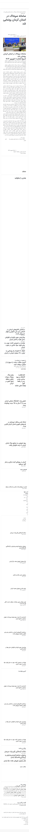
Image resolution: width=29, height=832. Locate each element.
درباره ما (26, 821)
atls (25, 805)
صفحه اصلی (25, 820)
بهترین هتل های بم (8, 789)
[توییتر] (28, 827)
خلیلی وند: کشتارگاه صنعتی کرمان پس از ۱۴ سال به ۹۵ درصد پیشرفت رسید (15, 403)
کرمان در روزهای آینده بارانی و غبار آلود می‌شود (15, 463)
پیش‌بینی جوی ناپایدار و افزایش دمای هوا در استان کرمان (21, 237)
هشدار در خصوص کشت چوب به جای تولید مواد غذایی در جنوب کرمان (21, 272)
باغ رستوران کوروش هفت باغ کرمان (17, 561)
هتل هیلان (11, 795)
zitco (14, 34)
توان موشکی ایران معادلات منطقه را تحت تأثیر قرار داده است (15, 603)
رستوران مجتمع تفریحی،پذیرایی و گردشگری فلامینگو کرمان (16, 547)
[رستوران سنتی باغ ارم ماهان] (14, 569)
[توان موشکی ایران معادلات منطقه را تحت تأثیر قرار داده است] (14, 596)
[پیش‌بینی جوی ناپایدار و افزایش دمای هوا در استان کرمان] (14, 641)
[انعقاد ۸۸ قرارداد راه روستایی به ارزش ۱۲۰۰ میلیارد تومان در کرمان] (23, 774)
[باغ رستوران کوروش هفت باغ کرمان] (14, 555)
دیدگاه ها (24, 520)
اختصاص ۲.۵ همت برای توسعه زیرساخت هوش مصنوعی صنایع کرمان (15, 618)
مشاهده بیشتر (23, 153)
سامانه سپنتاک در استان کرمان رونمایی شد (17, 139)
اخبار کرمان (22, 12)
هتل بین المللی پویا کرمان (12, 794)
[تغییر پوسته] (2, 5)
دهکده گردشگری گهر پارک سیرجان (18, 533)
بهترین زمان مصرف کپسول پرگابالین (19, 804)
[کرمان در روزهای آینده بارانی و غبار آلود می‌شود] (14, 454)
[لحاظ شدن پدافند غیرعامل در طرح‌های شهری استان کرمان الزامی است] (14, 414)
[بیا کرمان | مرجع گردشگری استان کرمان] (8, 5)
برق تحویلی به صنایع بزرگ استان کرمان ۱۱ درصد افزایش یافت (16, 444)
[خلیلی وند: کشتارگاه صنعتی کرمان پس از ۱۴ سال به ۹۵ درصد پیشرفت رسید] (14, 393)
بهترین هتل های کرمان (13, 792)
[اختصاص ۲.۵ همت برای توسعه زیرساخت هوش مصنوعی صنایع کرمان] (14, 611)
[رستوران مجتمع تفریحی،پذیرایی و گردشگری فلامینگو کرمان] (14, 540)
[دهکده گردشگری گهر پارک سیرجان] (14, 527)
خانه (25, 12)
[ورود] (24, 5)
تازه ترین (24, 519)
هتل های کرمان (19, 795)
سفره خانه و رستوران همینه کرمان (18, 588)
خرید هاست (26, 824)
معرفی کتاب (9, 804)
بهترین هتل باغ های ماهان (13, 788)
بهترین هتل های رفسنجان (11, 791)
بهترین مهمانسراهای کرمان (11, 786)
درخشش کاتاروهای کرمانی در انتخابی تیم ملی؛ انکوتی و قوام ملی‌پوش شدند (21, 201)
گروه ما (26, 822)
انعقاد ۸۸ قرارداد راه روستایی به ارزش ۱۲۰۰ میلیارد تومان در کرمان (21, 310)
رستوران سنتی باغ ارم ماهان (19, 575)
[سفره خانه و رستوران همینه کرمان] (14, 582)
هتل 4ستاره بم (18, 794)
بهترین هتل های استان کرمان (14, 788)
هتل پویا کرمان (7, 795)
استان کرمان (20, 786)
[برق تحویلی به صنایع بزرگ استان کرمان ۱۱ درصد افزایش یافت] (14, 435)
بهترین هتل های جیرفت (21, 791)
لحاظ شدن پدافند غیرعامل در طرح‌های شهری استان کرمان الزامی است (15, 424)
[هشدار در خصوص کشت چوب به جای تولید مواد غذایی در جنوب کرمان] (14, 656)
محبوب (24, 518)
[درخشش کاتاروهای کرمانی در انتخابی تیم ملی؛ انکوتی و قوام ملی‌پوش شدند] (14, 626)
